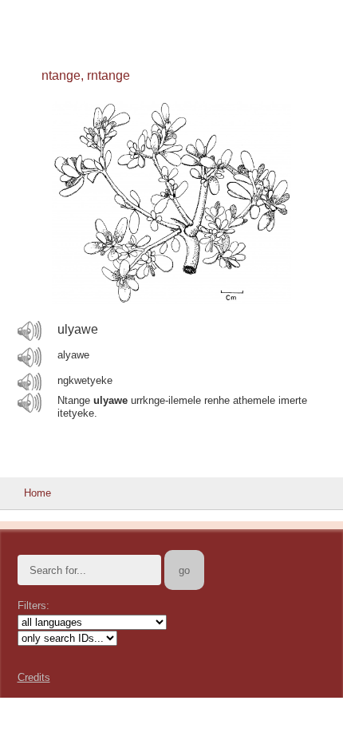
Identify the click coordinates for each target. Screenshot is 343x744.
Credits (34, 677)
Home (37, 493)
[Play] (29, 330)
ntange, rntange (85, 75)
